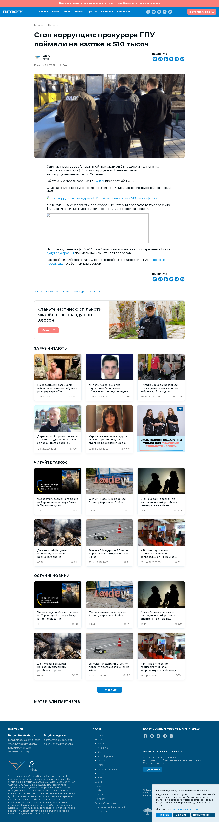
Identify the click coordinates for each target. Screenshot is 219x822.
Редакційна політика (106, 803)
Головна (39, 25)
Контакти (107, 11)
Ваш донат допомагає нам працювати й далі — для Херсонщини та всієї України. (109, 3)
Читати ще (109, 689)
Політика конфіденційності (110, 807)
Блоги (56, 11)
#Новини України (46, 291)
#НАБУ (65, 291)
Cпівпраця (123, 11)
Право (101, 760)
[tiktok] (169, 11)
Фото (101, 765)
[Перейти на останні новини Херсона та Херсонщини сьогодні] (13, 12)
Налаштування (201, 814)
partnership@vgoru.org (58, 739)
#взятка (95, 291)
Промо (101, 773)
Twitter (99, 181)
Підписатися (153, 769)
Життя (101, 777)
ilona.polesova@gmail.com (24, 739)
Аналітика (103, 747)
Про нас (92, 11)
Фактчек (102, 752)
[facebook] (148, 11)
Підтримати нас (199, 11)
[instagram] (153, 11)
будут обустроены (60, 253)
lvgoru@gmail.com (19, 747)
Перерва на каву (107, 769)
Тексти (79, 11)
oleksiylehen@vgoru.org (58, 743)
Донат (46, 330)
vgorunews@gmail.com (22, 743)
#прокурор (80, 291)
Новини (43, 11)
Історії (101, 743)
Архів (98, 790)
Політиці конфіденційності (186, 809)
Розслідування (106, 756)
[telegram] (164, 11)
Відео (67, 11)
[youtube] (159, 11)
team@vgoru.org (18, 751)
